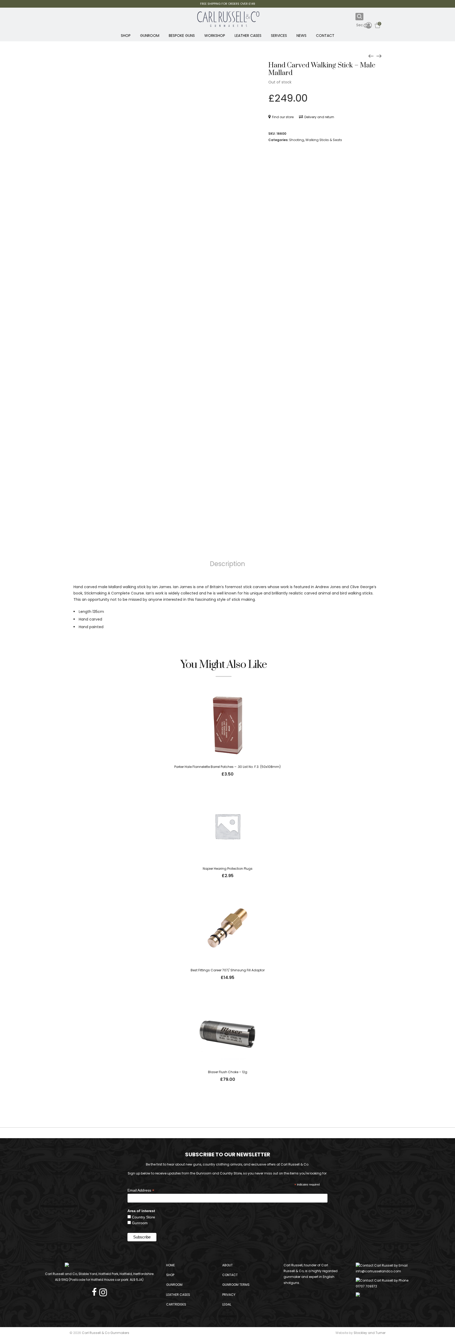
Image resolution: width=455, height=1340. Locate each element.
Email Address (140, 1190)
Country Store (143, 1217)
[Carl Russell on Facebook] (95, 1290)
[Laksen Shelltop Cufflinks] (371, 56)
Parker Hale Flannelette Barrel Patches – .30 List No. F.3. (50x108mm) (227, 766)
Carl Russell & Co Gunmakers (105, 1333)
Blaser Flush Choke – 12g (227, 1072)
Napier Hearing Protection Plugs (228, 868)
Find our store (283, 117)
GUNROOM (149, 35)
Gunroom (140, 1223)
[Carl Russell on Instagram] (103, 1290)
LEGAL (226, 1304)
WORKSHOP (214, 35)
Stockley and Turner (369, 1333)
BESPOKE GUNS (182, 35)
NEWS (301, 35)
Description (227, 563)
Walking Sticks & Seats (323, 140)
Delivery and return (319, 117)
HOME (170, 1265)
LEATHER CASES (248, 35)
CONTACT (325, 35)
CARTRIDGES (176, 1304)
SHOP (126, 35)
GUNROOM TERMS (236, 1284)
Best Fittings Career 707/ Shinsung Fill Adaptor (228, 970)
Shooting (296, 140)
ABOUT (227, 1265)
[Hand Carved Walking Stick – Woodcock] (379, 56)
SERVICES (279, 35)
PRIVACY (228, 1294)
